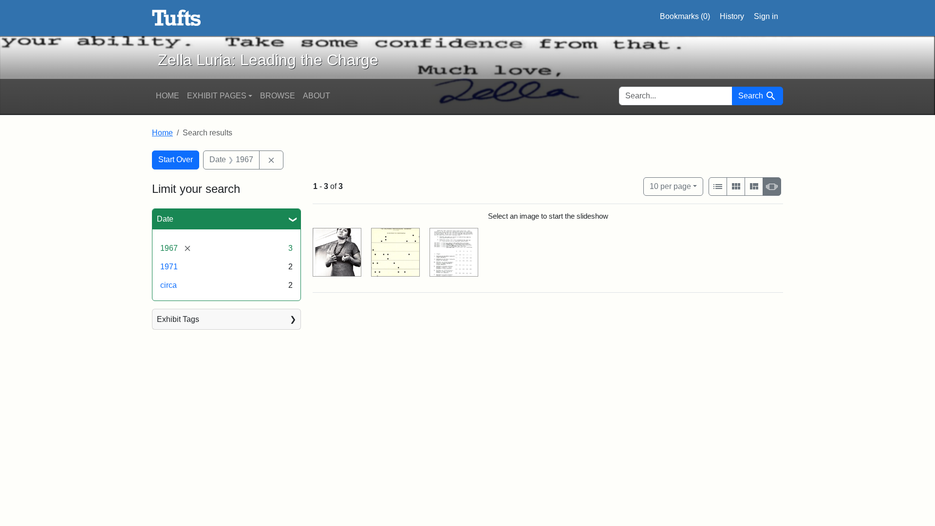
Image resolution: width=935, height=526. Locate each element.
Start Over (175, 159)
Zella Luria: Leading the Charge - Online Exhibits (176, 18)
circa (168, 285)
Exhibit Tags (178, 319)
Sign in (766, 16)
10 (670, 186)
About (316, 96)
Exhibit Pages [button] (216, 96)
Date (165, 219)
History (732, 16)
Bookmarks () (685, 16)
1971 (169, 267)
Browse (277, 96)
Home (167, 96)
